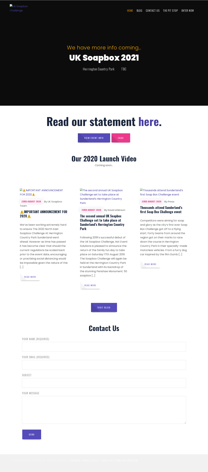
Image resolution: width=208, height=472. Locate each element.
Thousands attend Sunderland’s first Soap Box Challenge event (161, 209)
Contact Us (152, 11)
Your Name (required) (35, 339)
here (148, 121)
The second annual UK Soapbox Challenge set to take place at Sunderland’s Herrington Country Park (102, 222)
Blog (139, 11)
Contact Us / (108, 460)
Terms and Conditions (126, 460)
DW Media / (77, 460)
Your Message (30, 393)
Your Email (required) (35, 357)
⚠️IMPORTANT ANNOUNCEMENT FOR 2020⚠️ (43, 213)
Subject (27, 375)
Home (130, 11)
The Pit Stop (170, 11)
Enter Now (188, 11)
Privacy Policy (91, 460)
